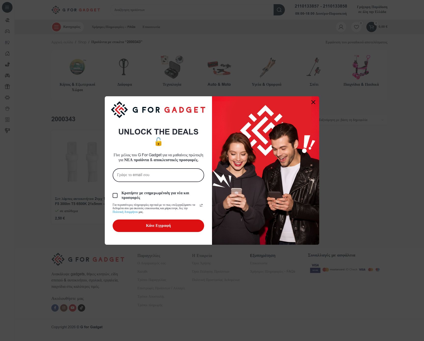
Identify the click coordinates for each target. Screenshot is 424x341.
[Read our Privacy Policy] (201, 205)
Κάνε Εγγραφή (158, 225)
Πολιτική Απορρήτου (125, 212)
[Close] (313, 102)
